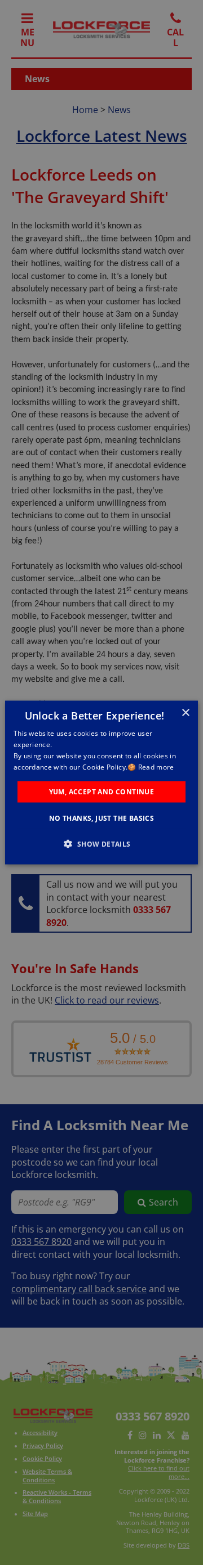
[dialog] (101, 783)
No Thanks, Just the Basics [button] (101, 817)
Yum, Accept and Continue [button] (102, 791)
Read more (156, 766)
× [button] (185, 713)
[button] (101, 843)
